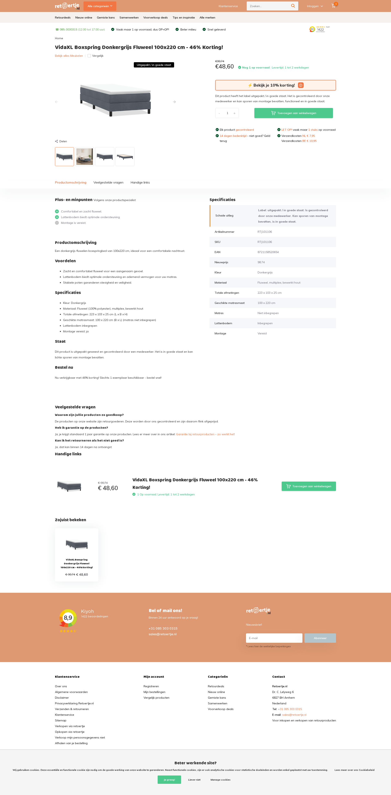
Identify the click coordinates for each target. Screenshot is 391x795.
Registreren (151, 686)
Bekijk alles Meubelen (69, 56)
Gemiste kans (106, 17)
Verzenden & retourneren (72, 709)
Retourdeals (63, 17)
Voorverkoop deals (155, 17)
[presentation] (56, 102)
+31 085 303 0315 (163, 628)
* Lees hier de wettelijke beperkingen (268, 646)
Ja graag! (169, 779)
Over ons (61, 686)
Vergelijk (97, 56)
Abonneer (320, 638)
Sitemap (60, 720)
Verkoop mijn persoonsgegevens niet (80, 737)
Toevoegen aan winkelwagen (296, 113)
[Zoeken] (293, 6)
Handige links (140, 182)
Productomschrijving (70, 182)
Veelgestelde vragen (108, 182)
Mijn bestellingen (154, 692)
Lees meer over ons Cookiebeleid (355, 769)
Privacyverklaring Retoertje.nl (74, 703)
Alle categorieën (98, 6)
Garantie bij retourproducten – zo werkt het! (205, 434)
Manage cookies (221, 779)
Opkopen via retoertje (70, 732)
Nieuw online (83, 17)
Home (59, 38)
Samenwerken (129, 17)
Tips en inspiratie (183, 17)
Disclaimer (62, 697)
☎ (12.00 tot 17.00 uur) (80, 29)
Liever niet (194, 779)
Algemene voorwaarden (71, 692)
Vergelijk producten (156, 697)
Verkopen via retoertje (70, 726)
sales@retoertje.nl (163, 634)
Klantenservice (228, 6)
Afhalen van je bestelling (71, 743)
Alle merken (207, 17)
